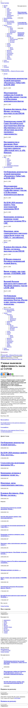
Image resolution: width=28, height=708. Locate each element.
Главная (3, 356)
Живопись (12, 32)
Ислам (11, 37)
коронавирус (7, 620)
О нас (5, 60)
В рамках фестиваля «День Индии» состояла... (12, 494)
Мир (5, 7)
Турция (6, 631)
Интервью (9, 54)
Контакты (6, 61)
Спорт (8, 43)
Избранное (9, 356)
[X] (8, 374)
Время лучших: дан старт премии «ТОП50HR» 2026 (15, 272)
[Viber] (10, 374)
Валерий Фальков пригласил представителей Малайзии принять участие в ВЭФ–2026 (15, 284)
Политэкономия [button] (8, 167)
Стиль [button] (8, 334)
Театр (11, 29)
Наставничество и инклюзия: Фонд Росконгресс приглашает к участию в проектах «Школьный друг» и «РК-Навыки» (15, 147)
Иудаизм (12, 40)
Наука (8, 35)
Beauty (11, 49)
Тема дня (19, 359)
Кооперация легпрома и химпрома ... (21, 34)
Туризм (9, 45)
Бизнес (5, 19)
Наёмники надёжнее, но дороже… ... (11, 570)
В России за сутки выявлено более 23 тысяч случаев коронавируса (12, 431)
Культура (9, 26)
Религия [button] (9, 324)
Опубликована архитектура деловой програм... (12, 444)
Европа (9, 9)
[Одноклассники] (4, 374)
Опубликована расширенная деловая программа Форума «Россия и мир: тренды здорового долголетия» (15, 300)
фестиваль (6, 630)
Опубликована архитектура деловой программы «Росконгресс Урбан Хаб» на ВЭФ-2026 (15, 81)
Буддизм (12, 42)
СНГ (8, 8)
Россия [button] (5, 73)
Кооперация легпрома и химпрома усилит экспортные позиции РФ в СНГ (15, 220)
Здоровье (9, 23)
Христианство (14, 39)
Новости (9, 59)
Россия (5, 5)
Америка (9, 12)
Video (8, 56)
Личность (9, 52)
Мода (11, 47)
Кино (11, 28)
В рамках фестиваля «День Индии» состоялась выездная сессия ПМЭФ (15, 111)
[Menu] (1, 71)
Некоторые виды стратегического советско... (12, 484)
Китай (5, 623)
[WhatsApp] (12, 374)
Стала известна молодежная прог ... (22, 24)
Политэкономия (8, 18)
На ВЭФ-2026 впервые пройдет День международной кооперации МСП (13, 206)
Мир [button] (5, 157)
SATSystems (17, 698)
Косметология (10, 22)
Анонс (8, 57)
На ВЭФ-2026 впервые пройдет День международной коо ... (11, 517)
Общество (9, 33)
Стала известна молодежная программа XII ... (12, 464)
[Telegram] (6, 374)
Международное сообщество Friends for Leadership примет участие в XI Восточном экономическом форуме (15, 97)
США (5, 621)
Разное (5, 25)
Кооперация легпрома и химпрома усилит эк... (11, 474)
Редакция (6, 67)
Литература (13, 30)
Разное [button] (5, 313)
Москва (6, 625)
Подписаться (4, 352)
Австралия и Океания (10, 16)
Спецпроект (10, 53)
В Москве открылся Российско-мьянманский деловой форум (14, 261)
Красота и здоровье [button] (9, 309)
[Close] (1, 1)
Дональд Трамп (8, 627)
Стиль (8, 46)
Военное (9, 50)
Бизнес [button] (5, 242)
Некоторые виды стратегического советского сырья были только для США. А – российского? (15, 234)
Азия (8, 11)
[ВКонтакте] (1, 374)
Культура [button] (9, 314)
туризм (5, 632)
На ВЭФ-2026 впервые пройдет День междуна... (14, 454)
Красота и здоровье (9, 21)
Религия (9, 36)
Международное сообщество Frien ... (22, 13)
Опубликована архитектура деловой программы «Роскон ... (11, 508)
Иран (5, 624)
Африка (9, 14)
